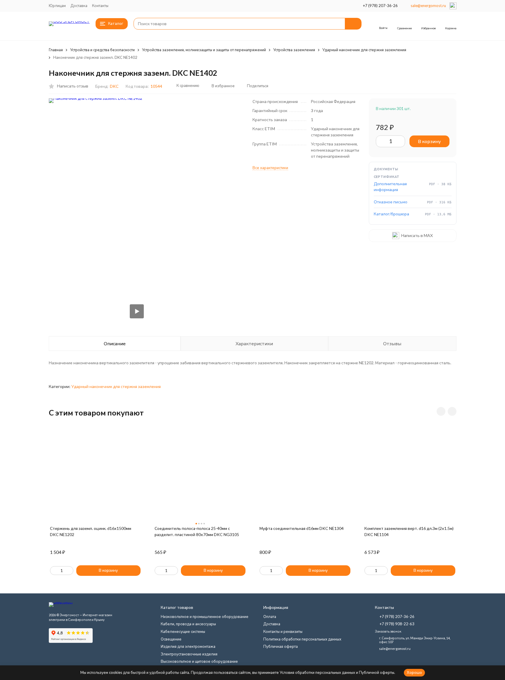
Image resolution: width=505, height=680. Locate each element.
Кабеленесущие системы (183, 631)
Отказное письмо (390, 201)
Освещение (171, 639)
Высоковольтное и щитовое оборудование (199, 661)
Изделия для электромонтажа (188, 646)
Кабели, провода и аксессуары (188, 623)
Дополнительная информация (390, 186)
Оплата (269, 616)
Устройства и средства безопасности (102, 49)
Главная (56, 49)
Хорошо (414, 672)
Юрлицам (57, 5)
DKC (114, 86)
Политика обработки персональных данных (302, 639)
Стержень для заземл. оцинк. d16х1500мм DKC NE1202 (90, 531)
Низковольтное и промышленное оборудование (204, 616)
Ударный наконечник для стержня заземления (364, 49)
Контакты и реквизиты (282, 631)
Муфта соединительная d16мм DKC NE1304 (302, 528)
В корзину (429, 141)
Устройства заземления (294, 49)
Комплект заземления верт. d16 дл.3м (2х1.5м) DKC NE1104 (409, 531)
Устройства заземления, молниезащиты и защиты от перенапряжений (204, 49)
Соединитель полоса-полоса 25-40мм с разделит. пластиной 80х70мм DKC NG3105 (197, 531)
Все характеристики (270, 167)
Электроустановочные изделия (189, 654)
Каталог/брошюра (391, 213)
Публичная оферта (280, 646)
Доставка (78, 5)
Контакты (100, 5)
